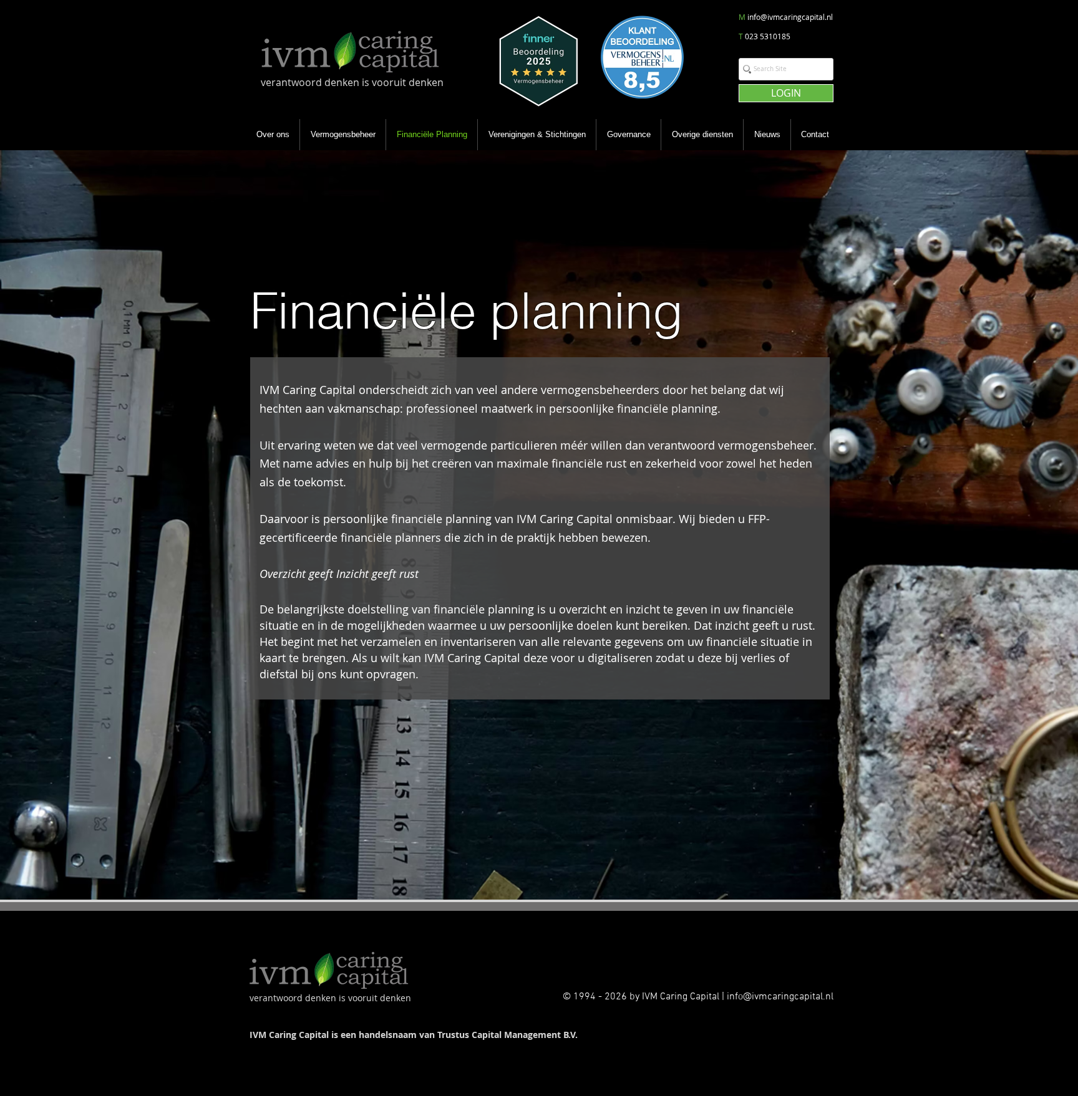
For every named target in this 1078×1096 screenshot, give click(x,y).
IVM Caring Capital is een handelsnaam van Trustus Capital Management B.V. (414, 1035)
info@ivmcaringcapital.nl (790, 17)
